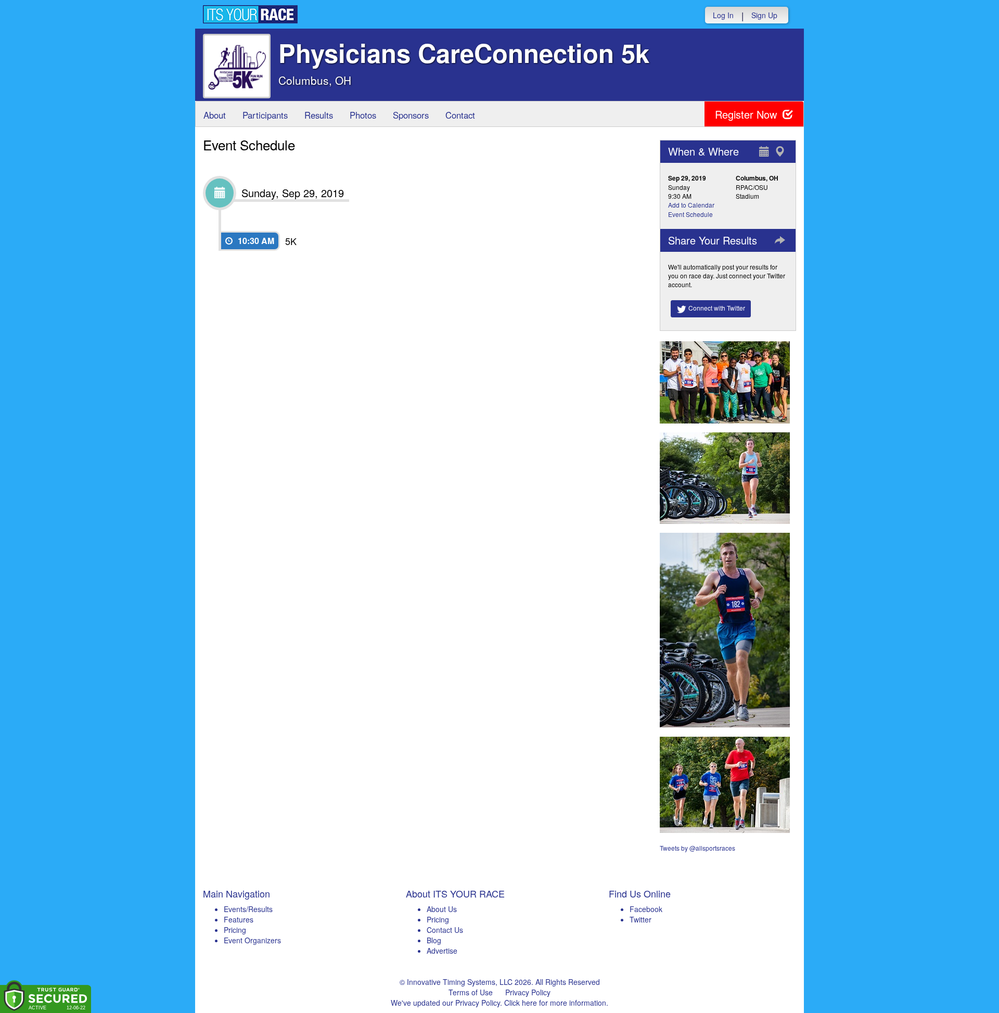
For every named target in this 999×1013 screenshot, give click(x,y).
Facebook (646, 909)
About (214, 115)
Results (318, 115)
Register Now (747, 114)
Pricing (235, 930)
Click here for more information (555, 1002)
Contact (460, 115)
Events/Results (248, 909)
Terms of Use (471, 992)
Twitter (640, 919)
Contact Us (445, 930)
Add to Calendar (691, 204)
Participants (265, 115)
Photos (363, 115)
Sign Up (764, 15)
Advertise (442, 950)
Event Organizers (252, 940)
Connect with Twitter (716, 307)
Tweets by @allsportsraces (697, 847)
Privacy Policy (527, 992)
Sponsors (411, 115)
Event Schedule (690, 214)
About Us (442, 909)
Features (238, 919)
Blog (434, 940)
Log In (723, 15)
